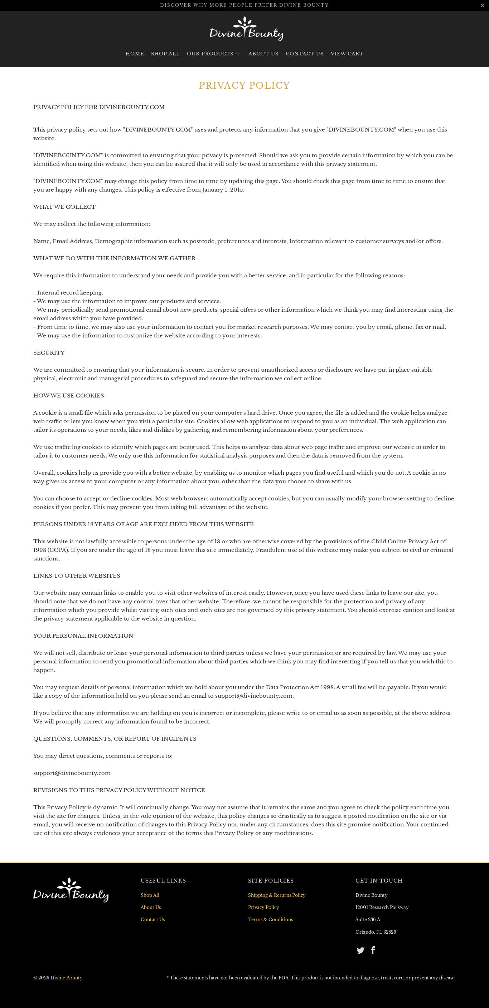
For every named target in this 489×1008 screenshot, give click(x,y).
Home (135, 54)
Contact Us (305, 54)
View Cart (347, 54)
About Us (263, 54)
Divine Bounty (66, 977)
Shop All (165, 54)
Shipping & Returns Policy (277, 895)
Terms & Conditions (270, 919)
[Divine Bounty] (246, 28)
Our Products (211, 54)
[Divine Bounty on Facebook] (373, 950)
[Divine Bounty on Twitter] (360, 950)
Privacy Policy (263, 907)
